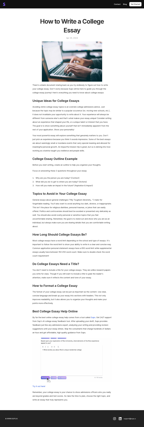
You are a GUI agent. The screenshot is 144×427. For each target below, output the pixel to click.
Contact (117, 4)
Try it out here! (38, 386)
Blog (125, 4)
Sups (93, 317)
